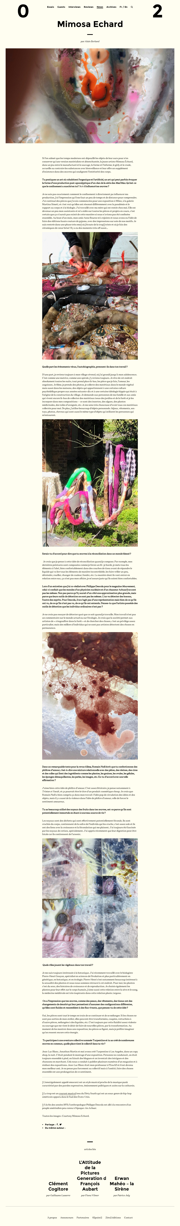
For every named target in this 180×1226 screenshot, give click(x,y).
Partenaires (83, 1218)
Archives (111, 7)
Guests (61, 7)
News (100, 7)
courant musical (67, 1094)
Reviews (88, 7)
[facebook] (57, 1124)
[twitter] (60, 1124)
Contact (128, 1218)
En (126, 7)
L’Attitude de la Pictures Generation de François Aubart (93, 1175)
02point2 (97, 1218)
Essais (50, 7)
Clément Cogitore (58, 1186)
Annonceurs (66, 1218)
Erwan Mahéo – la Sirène (122, 1184)
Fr (121, 7)
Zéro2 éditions (113, 1218)
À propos (52, 1218)
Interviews (74, 7)
